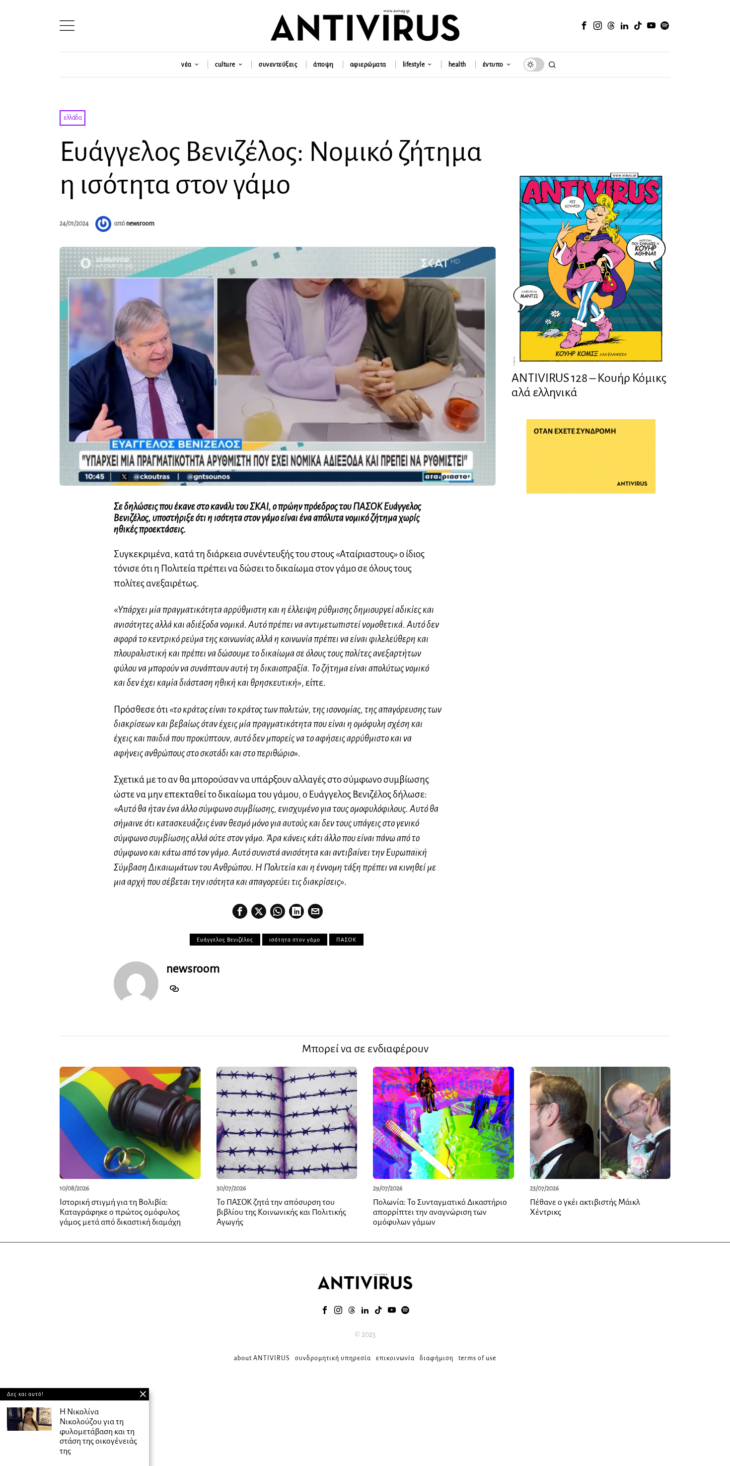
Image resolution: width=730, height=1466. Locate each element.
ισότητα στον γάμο (294, 940)
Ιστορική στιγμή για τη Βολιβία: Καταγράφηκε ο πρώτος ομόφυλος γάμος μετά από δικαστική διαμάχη (120, 1212)
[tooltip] (584, 26)
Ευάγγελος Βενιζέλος (225, 940)
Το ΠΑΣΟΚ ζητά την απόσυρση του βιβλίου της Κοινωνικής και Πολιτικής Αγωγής (281, 1212)
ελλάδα (72, 117)
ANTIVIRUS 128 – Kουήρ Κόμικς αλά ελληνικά (588, 385)
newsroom (140, 223)
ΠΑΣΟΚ (346, 940)
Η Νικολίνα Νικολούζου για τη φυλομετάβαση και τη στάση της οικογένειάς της (98, 1431)
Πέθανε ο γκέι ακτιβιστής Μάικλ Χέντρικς (585, 1207)
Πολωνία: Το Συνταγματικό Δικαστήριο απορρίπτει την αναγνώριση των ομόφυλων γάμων (440, 1212)
